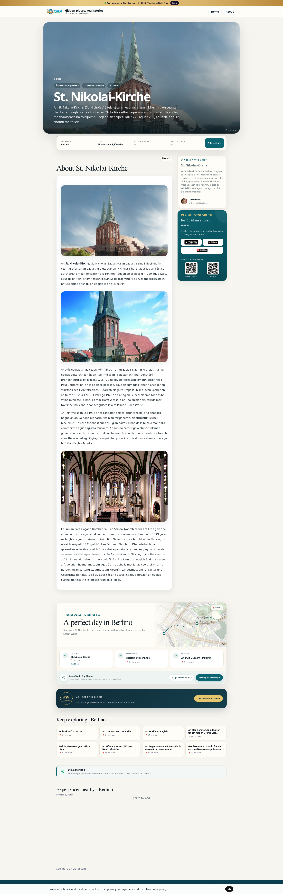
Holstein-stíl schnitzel (138, 657)
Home (215, 11)
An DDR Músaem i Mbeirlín (196, 657)
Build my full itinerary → (209, 677)
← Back (57, 78)
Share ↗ (166, 158)
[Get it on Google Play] (213, 242)
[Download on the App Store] (191, 242)
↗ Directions (214, 143)
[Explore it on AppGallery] (202, 250)
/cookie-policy (157, 889)
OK (229, 889)
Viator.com (79, 868)
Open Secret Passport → (208, 698)
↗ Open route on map (181, 677)
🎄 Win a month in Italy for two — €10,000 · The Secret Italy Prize (140, 3)
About (230, 11)
